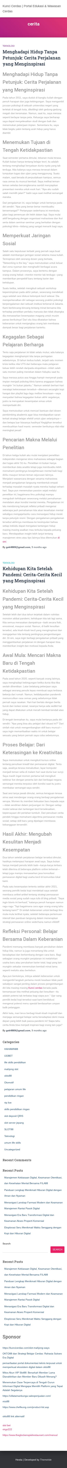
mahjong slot (11, 1069)
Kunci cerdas (35, 987)
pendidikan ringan (14, 1095)
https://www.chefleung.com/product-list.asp (26, 1407)
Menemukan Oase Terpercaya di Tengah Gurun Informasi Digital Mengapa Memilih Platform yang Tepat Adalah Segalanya (33, 1386)
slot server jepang (14, 1122)
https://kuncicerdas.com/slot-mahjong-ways (26, 1347)
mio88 (6, 1401)
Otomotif (9, 1082)
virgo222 (7, 1429)
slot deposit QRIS (13, 1116)
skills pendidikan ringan (17, 1109)
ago (39, 547)
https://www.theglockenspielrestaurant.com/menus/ (30, 1435)
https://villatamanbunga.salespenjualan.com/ (27, 1395)
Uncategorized (12, 1149)
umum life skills (12, 1142)
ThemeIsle (46, 1459)
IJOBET (8, 1055)
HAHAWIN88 (11, 1049)
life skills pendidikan (15, 1062)
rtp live (8, 1102)
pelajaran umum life (15, 1089)
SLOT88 (8, 1129)
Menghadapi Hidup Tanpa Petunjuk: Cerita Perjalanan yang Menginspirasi (32, 58)
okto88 (8, 1075)
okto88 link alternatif (13, 1416)
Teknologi (8, 46)
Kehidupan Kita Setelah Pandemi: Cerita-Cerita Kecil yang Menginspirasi (32, 575)
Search (7, 1243)
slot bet (6, 1425)
